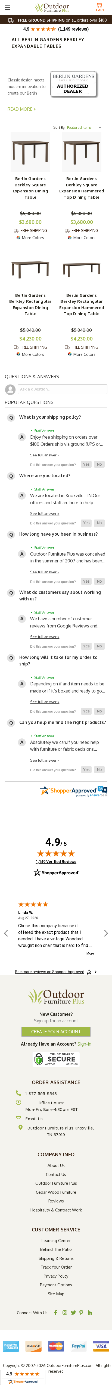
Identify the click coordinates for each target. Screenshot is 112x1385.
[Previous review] (6, 934)
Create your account (56, 1031)
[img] (56, 853)
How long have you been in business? (58, 534)
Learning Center (56, 1240)
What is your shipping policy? (50, 417)
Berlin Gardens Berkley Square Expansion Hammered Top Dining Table (81, 188)
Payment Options (56, 1284)
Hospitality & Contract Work (56, 1210)
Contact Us (56, 1174)
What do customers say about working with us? (60, 595)
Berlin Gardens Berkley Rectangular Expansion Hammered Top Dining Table (81, 304)
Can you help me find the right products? (62, 722)
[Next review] (106, 934)
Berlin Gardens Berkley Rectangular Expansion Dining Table (30, 304)
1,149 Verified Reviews (56, 861)
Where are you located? (44, 475)
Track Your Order (56, 1267)
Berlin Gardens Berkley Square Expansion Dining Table (30, 188)
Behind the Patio (56, 1249)
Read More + (22, 109)
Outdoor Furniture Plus (56, 1183)
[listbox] (85, 127)
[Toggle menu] (7, 7)
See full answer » (44, 455)
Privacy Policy (56, 1276)
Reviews (56, 1201)
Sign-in (84, 1044)
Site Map (56, 1293)
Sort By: (59, 127)
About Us (56, 1165)
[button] (86, 464)
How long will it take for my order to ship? (58, 661)
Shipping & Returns (56, 1258)
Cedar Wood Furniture (56, 1192)
